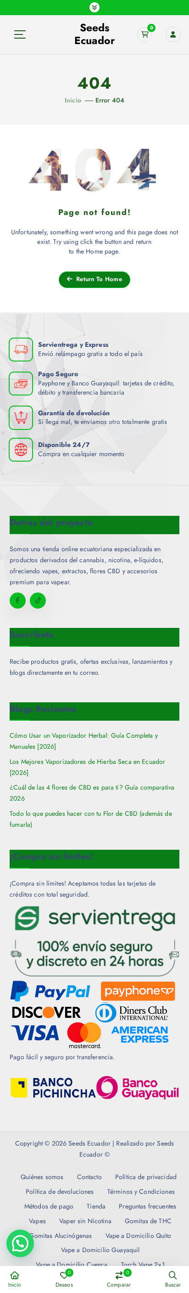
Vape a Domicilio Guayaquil (100, 1249)
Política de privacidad (146, 1176)
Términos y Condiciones (141, 1191)
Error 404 (109, 100)
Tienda (96, 1206)
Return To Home (98, 279)
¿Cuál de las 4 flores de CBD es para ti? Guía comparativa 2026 (92, 793)
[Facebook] (18, 601)
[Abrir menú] (94, 7)
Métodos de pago (48, 1206)
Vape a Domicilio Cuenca (71, 1264)
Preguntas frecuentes (147, 1206)
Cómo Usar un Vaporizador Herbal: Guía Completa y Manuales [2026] (84, 741)
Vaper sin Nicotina (85, 1220)
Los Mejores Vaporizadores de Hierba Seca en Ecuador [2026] (87, 767)
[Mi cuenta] (173, 35)
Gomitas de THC (148, 1220)
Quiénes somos (42, 1176)
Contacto (89, 1176)
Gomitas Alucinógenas (60, 1235)
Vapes (37, 1220)
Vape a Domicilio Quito (139, 1235)
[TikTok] (38, 601)
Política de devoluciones (60, 1191)
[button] (20, 1243)
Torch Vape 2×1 (143, 1264)
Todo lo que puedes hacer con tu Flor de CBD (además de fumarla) (91, 819)
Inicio (73, 100)
